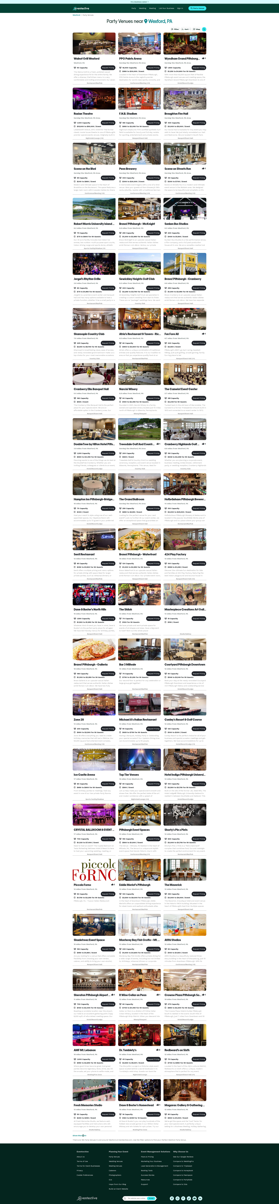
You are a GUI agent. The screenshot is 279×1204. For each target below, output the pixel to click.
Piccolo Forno (82, 884)
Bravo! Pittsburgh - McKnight (137, 223)
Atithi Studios (173, 940)
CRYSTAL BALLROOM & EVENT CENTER (98, 829)
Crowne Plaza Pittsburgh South (184, 995)
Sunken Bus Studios (176, 223)
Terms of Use (82, 1161)
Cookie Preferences (85, 1175)
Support (144, 1184)
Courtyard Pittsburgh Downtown (185, 664)
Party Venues (114, 1157)
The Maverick (173, 884)
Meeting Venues (115, 1166)
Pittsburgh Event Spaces (134, 829)
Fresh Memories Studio (88, 1105)
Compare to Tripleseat (182, 1166)
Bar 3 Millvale (127, 664)
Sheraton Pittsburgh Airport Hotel (94, 995)
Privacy (80, 1170)
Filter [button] (176, 29)
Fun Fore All (172, 334)
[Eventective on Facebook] (172, 1198)
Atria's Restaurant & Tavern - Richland (142, 334)
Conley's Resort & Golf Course (183, 719)
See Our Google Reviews (183, 1157)
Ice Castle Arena (84, 774)
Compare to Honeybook (183, 1170)
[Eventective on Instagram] (177, 1198)
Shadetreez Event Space (89, 940)
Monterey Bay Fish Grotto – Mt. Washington (146, 940)
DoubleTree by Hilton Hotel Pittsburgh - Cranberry (105, 444)
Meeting (152, 8)
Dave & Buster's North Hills (90, 609)
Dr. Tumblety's (127, 1050)
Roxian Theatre (83, 113)
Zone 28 (79, 719)
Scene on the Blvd (85, 168)
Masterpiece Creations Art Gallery (186, 609)
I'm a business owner (139, 2)
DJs (110, 1180)
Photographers (115, 1175)
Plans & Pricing (147, 1157)
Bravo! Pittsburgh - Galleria (91, 664)
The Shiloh (125, 609)
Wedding (142, 8)
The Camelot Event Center (181, 389)
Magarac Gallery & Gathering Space (188, 1105)
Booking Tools (146, 1170)
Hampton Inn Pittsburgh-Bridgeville (95, 499)
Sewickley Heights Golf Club (137, 279)
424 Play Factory (175, 554)
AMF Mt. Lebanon (85, 1050)
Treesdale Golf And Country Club (140, 444)
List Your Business (166, 8)
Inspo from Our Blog (117, 1184)
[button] (204, 29)
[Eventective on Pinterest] (183, 1198)
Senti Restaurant (84, 554)
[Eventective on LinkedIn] (200, 1198)
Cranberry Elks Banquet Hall (91, 389)
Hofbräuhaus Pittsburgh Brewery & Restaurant (193, 499)
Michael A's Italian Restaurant (138, 719)
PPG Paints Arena (130, 58)
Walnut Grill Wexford (86, 58)
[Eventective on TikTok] (189, 1198)
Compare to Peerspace (182, 1175)
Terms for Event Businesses (88, 1166)
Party (134, 8)
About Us (81, 1157)
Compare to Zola (180, 1184)
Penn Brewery (128, 168)
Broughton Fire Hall (176, 113)
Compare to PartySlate (182, 1180)
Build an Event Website (118, 1189)
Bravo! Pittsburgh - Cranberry (183, 279)
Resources (145, 1180)
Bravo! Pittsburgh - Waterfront (138, 554)
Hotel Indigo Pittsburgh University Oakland (191, 774)
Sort (186, 29)
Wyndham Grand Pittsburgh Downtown (189, 58)
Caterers (112, 1170)
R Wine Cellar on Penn (132, 995)
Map (198, 29)
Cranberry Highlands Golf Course (186, 444)
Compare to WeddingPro (183, 1161)
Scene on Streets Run (178, 168)
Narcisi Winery (128, 389)
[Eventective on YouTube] (194, 1198)
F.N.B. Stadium (128, 113)
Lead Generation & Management (154, 1166)
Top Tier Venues (129, 774)
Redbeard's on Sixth (177, 1050)
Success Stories (147, 1175)
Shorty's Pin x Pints (176, 829)
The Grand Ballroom (131, 499)
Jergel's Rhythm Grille (87, 279)
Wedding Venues (116, 1161)
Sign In (180, 8)
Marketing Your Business (151, 1161)
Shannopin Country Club (89, 334)
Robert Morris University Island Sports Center (102, 223)
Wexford (76, 15)
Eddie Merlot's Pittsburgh (134, 884)
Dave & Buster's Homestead (136, 1105)
